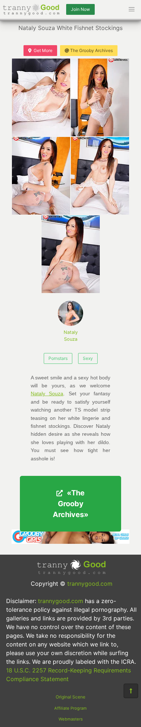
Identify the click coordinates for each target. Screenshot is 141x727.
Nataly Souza (71, 336)
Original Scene (70, 697)
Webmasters (71, 719)
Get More (43, 50)
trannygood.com (89, 583)
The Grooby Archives (91, 50)
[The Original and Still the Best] (70, 541)
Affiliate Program (70, 708)
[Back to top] (131, 691)
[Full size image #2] (41, 176)
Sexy (88, 358)
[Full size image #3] (100, 176)
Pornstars (58, 358)
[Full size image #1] (100, 97)
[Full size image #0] (41, 97)
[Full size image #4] (71, 254)
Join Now (80, 9)
